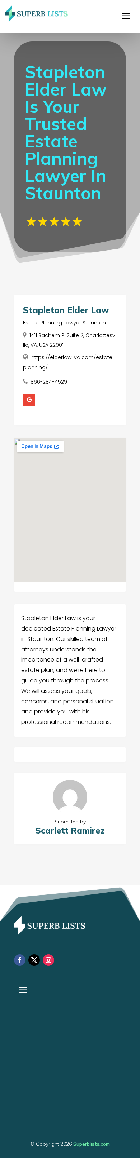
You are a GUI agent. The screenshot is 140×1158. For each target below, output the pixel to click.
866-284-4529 (49, 381)
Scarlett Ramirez (70, 830)
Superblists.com (91, 1144)
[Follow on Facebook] (19, 960)
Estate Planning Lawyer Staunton (64, 322)
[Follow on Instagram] (48, 960)
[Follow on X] (34, 960)
